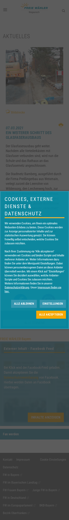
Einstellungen (53, 303)
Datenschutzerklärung (17, 287)
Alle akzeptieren (51, 314)
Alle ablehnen (24, 303)
